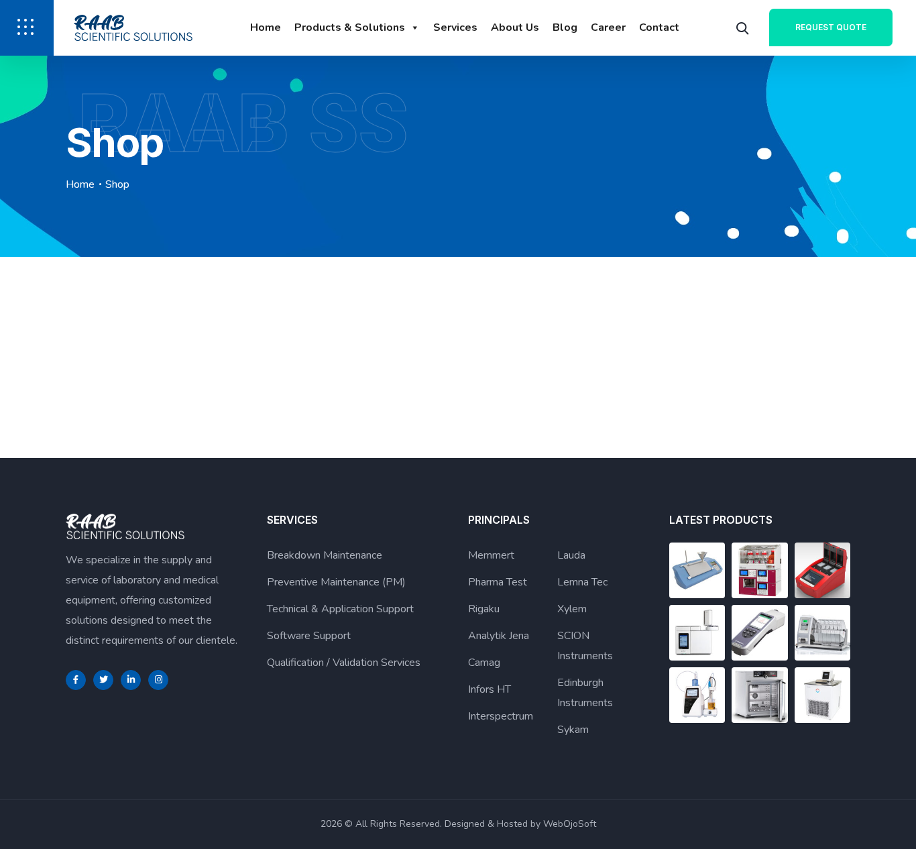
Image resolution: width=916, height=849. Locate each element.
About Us (515, 27)
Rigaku (484, 609)
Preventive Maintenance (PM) (336, 582)
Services (455, 27)
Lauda (571, 555)
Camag (484, 662)
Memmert (491, 555)
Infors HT (489, 689)
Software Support (309, 635)
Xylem (572, 609)
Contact (659, 27)
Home (265, 27)
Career (608, 27)
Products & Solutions (349, 27)
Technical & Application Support (340, 609)
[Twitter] (103, 680)
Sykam (573, 729)
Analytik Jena (498, 635)
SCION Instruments (585, 645)
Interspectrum (500, 716)
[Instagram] (158, 680)
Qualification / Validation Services (343, 662)
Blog (565, 27)
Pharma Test (497, 582)
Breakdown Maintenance (324, 555)
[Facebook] (76, 680)
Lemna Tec (582, 582)
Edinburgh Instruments (585, 692)
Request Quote (830, 27)
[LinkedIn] (131, 680)
